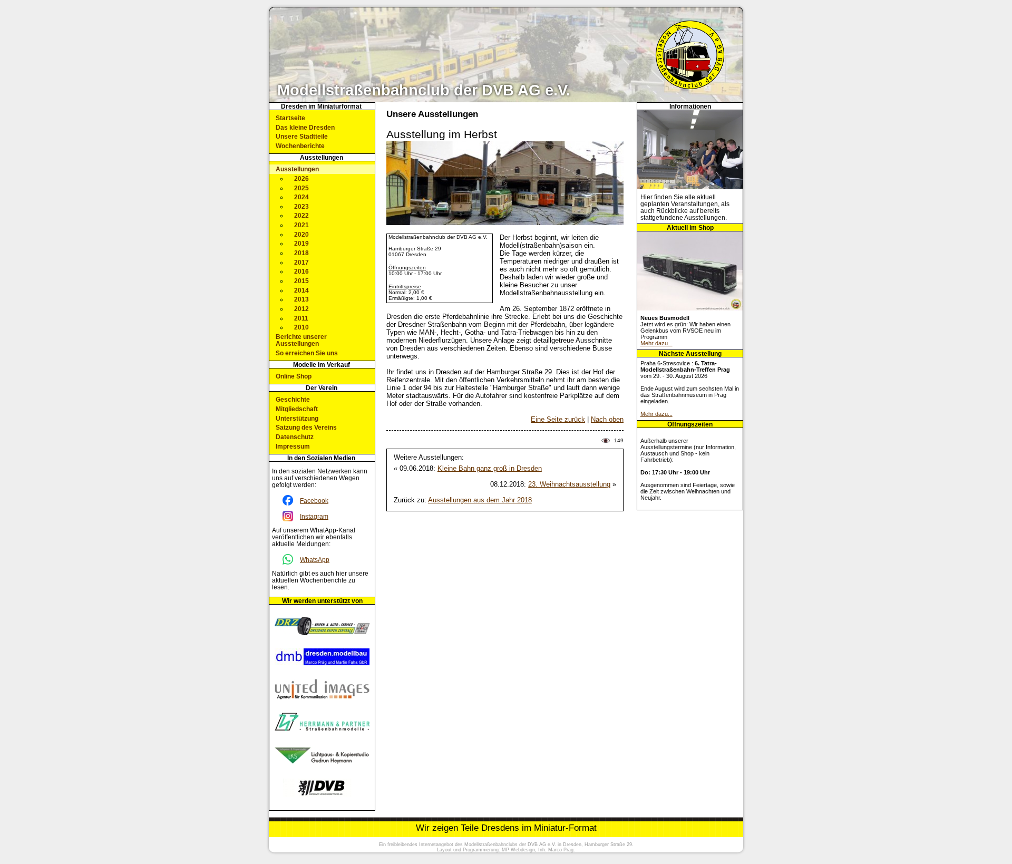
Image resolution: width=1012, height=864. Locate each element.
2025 (301, 188)
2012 (301, 308)
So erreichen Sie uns (307, 353)
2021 (301, 224)
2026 (301, 178)
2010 (301, 327)
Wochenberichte (300, 145)
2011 (301, 318)
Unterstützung (297, 418)
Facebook (314, 500)
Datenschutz (295, 436)
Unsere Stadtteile (302, 136)
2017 (301, 262)
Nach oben (607, 419)
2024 (301, 196)
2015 (301, 280)
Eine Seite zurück (558, 419)
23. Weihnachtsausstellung (569, 484)
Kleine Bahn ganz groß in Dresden (489, 468)
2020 (301, 234)
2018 (301, 252)
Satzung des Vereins (306, 427)
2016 (301, 271)
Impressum (293, 446)
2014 (301, 290)
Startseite (290, 117)
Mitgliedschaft (297, 408)
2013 (301, 299)
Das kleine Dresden (305, 127)
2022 (301, 215)
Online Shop (294, 376)
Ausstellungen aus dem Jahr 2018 (480, 500)
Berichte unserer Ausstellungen (301, 340)
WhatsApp (314, 559)
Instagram (314, 516)
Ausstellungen (297, 169)
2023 (301, 206)
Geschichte (293, 399)
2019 (301, 243)
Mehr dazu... (656, 343)
